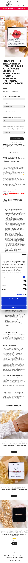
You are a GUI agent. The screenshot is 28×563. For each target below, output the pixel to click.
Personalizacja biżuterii (14, 127)
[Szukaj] (20, 2)
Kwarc (8, 145)
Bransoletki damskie (12, 144)
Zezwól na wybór (14, 303)
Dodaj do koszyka (16, 138)
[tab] (10, 152)
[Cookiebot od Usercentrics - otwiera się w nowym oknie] (21, 254)
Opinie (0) (15, 152)
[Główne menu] (18, 5)
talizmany (7, 148)
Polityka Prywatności (9, 555)
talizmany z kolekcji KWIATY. (9, 191)
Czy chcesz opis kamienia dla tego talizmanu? (12, 96)
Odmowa (14, 307)
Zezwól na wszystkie (14, 298)
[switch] (25, 281)
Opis (10, 152)
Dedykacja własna (10, 111)
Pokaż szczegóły (20, 294)
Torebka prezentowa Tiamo (12, 117)
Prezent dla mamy (15, 145)
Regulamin (17, 555)
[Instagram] (24, 5)
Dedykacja (7, 103)
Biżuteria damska (11, 142)
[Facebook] (24, 2)
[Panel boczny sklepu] (17, 2)
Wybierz (14, 451)
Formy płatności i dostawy (17, 557)
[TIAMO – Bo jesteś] (9, 3)
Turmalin (9, 146)
